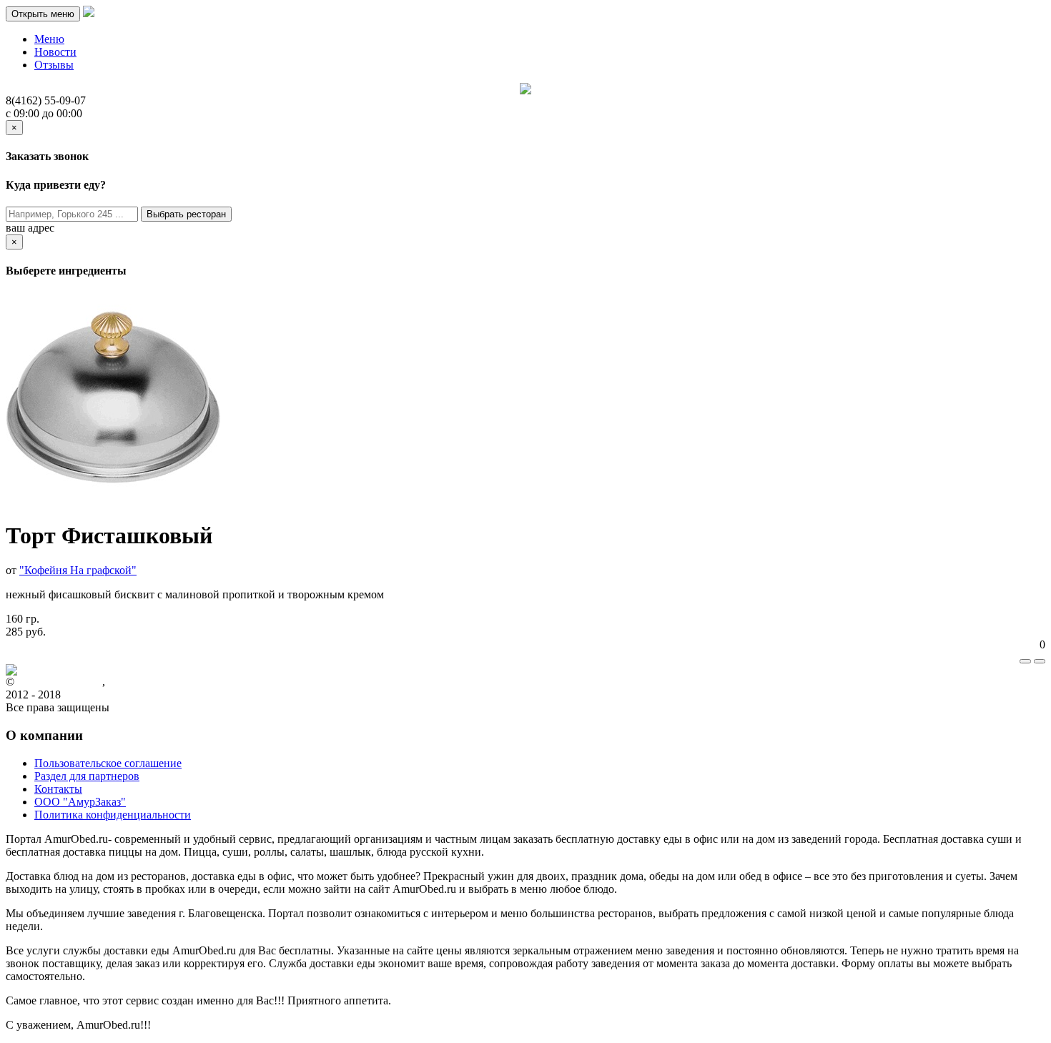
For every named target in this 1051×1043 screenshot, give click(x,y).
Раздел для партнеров (86, 776)
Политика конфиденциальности (112, 815)
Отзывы (54, 65)
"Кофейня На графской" (78, 570)
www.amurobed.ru (59, 682)
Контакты (58, 789)
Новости (55, 52)
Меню (49, 39)
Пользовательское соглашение (108, 763)
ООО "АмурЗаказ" (80, 802)
